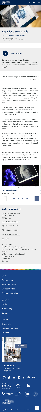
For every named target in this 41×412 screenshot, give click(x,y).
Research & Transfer (9, 284)
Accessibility (27, 410)
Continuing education (10, 293)
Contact (5, 320)
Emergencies (6, 324)
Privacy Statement (16, 410)
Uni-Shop (5, 333)
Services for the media (10, 328)
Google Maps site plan (11, 221)
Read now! (21, 346)
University (5, 300)
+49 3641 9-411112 (12, 234)
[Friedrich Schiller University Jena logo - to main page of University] (6, 2)
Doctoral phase (7, 280)
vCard (7, 239)
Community (6, 313)
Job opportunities (8, 289)
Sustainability (7, 309)
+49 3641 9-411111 (12, 230)
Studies (4, 276)
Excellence (6, 304)
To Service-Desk (12, 226)
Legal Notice (5, 410)
